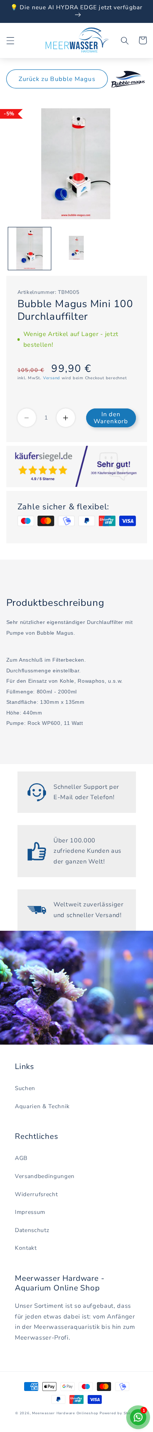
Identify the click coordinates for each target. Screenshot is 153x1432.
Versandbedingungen (45, 1176)
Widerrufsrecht (36, 1194)
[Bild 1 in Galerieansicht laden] (29, 248)
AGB (21, 1158)
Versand (51, 378)
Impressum (30, 1212)
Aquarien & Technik (42, 1106)
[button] (10, 40)
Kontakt (26, 1248)
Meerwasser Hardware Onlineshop (65, 1413)
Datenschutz (32, 1230)
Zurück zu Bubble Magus (57, 79)
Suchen (25, 1088)
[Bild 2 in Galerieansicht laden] (76, 248)
